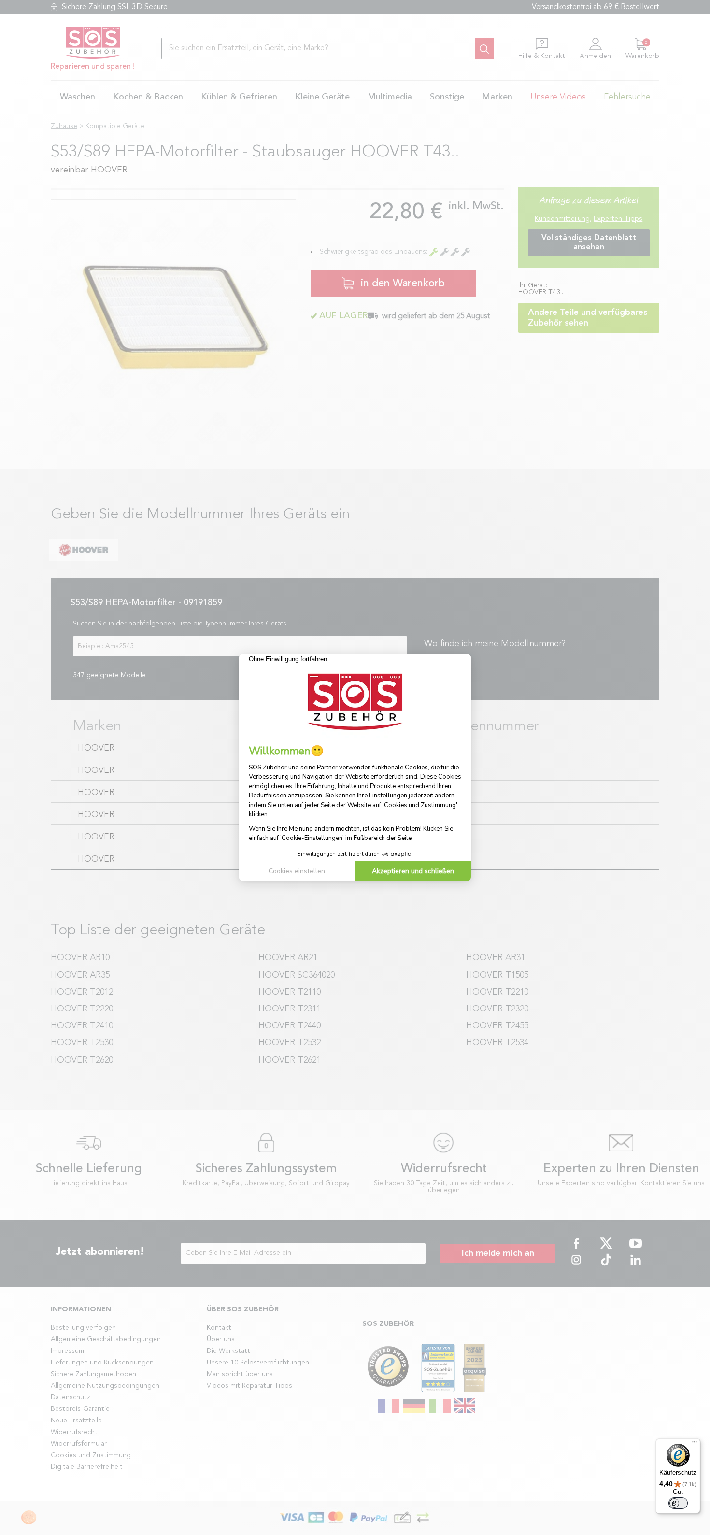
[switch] (678, 1503)
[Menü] (694, 1444)
